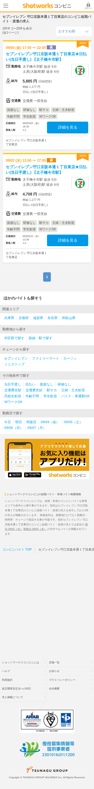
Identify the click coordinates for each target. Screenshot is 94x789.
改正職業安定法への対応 (16, 688)
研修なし (64, 384)
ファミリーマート (45, 358)
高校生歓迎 (12, 396)
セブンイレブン (16, 358)
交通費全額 (12, 390)
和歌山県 (68, 318)
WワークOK (13, 402)
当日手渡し (12, 384)
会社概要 (54, 688)
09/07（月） (36, 428)
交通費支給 (34, 390)
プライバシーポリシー (62, 679)
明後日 (31, 422)
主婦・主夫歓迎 (73, 390)
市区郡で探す (14, 338)
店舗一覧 (54, 662)
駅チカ (52, 390)
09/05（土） (73, 422)
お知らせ (54, 671)
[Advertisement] (47, 603)
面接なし (46, 384)
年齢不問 (32, 396)
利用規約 (7, 679)
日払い (30, 384)
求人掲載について (12, 697)
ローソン (70, 358)
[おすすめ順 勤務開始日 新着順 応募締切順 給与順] (74, 31)
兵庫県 (9, 318)
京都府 (24, 318)
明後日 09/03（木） (35, 529)
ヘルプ (6, 671)
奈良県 (52, 318)
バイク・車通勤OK (75, 396)
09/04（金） (50, 422)
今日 (7, 422)
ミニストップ (14, 364)
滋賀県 (38, 318)
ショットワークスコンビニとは (20, 662)
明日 (18, 422)
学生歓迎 (50, 396)
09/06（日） (13, 428)
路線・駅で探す (40, 338)
